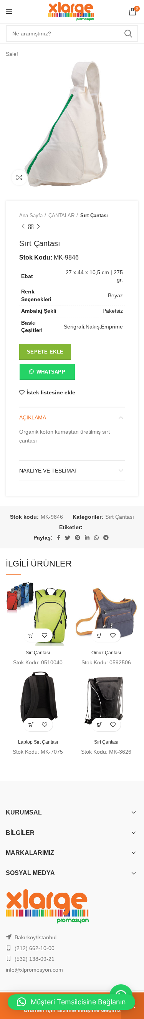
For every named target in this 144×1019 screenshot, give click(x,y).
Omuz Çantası (106, 652)
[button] (47, 373)
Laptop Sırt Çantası (38, 742)
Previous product (23, 227)
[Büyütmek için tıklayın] (19, 177)
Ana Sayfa (31, 215)
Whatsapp (50, 372)
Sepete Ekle (45, 352)
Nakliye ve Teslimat (48, 471)
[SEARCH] (127, 33)
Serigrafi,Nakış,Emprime (93, 326)
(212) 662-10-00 (35, 948)
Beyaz (115, 295)
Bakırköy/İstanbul (35, 937)
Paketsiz (113, 311)
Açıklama (32, 417)
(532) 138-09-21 (35, 959)
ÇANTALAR (61, 215)
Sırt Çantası (94, 215)
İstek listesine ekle (50, 392)
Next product (38, 227)
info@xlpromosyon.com (34, 970)
